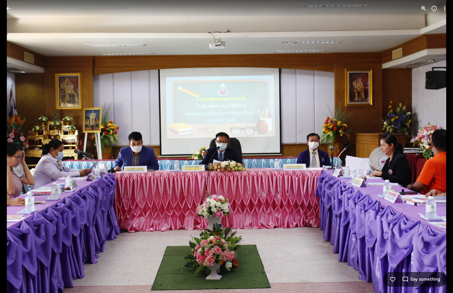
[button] (14, 146)
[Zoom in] (423, 8)
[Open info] (434, 8)
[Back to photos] (8, 8)
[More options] (444, 8)
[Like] (393, 279)
